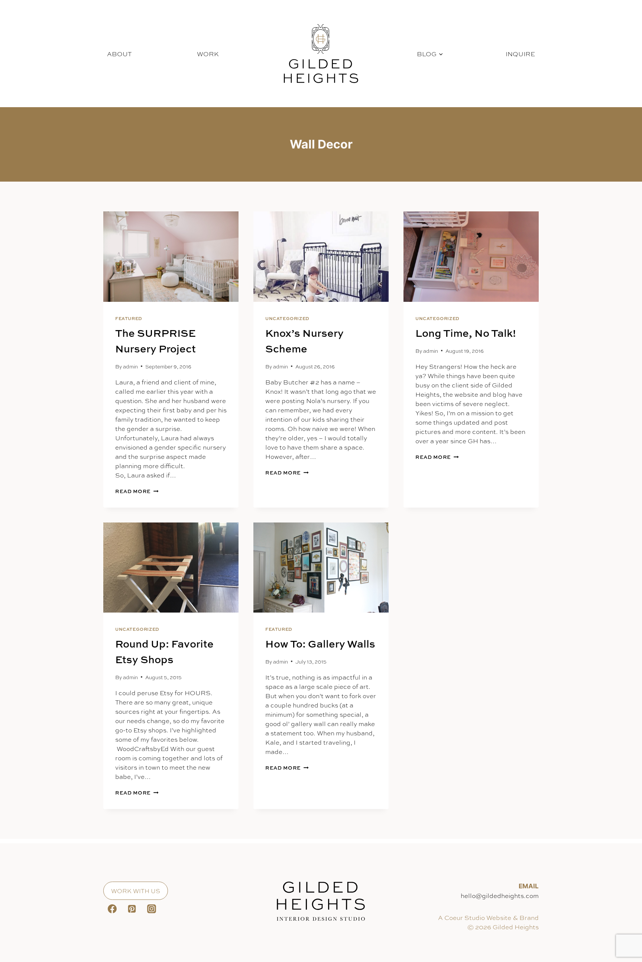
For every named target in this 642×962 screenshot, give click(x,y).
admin (130, 366)
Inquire (520, 53)
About (119, 53)
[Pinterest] (132, 909)
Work (208, 53)
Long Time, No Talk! (465, 333)
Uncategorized (287, 318)
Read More (137, 491)
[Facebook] (112, 909)
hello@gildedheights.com (500, 895)
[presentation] (171, 256)
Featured (128, 318)
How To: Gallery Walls (320, 643)
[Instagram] (151, 909)
